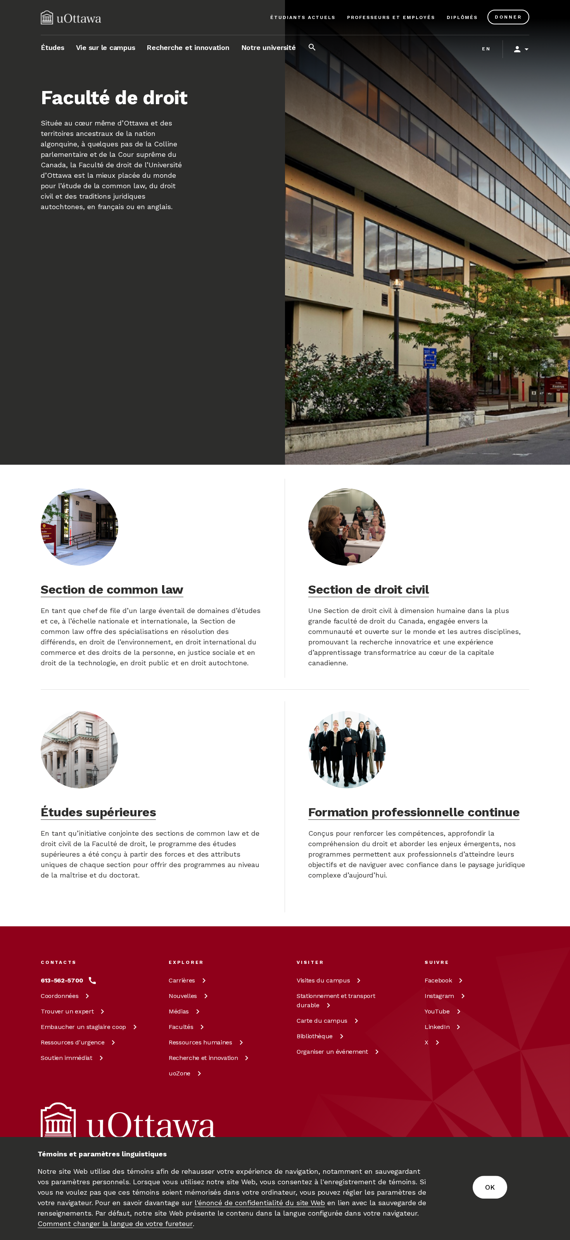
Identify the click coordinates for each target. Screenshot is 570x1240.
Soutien (66, 1057)
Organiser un (332, 1051)
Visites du (323, 980)
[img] (71, 17)
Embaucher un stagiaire (83, 1026)
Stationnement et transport (336, 1000)
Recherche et (203, 1057)
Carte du (322, 1020)
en (486, 49)
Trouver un (67, 1011)
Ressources (72, 1042)
